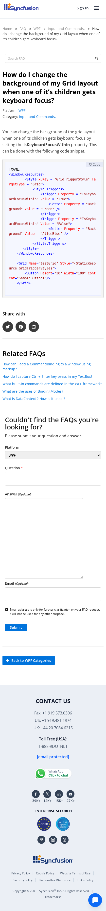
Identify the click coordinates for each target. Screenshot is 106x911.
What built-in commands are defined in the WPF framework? (52, 383)
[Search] (96, 58)
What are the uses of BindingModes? (32, 391)
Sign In (83, 7)
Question (14, 468)
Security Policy (23, 880)
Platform (12, 447)
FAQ (22, 28)
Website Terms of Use (75, 873)
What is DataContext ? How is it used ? (33, 398)
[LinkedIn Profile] (59, 794)
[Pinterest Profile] (41, 840)
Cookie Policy (45, 873)
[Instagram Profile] (53, 840)
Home (7, 28)
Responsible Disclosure (55, 880)
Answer (18, 494)
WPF (37, 28)
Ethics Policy (85, 880)
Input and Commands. (66, 28)
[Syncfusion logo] (21, 7)
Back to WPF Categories (30, 660)
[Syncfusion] (53, 859)
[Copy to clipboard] (94, 164)
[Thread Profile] (65, 840)
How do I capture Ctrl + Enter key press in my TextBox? (47, 376)
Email (17, 583)
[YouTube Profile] (70, 794)
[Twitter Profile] (47, 794)
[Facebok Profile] (36, 794)
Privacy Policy (20, 873)
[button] (7, 326)
